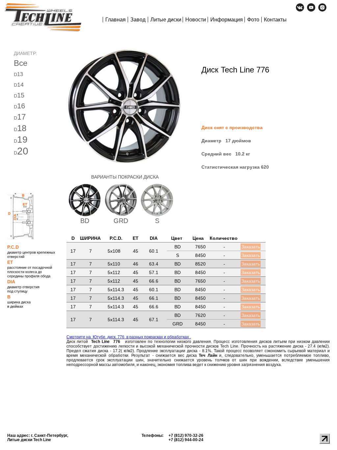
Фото (253, 19)
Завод (137, 19)
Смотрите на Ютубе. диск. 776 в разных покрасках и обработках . (128, 337)
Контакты (275, 19)
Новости (195, 19)
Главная (115, 19)
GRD (121, 220)
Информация (226, 19)
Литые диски (165, 19)
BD (84, 220)
